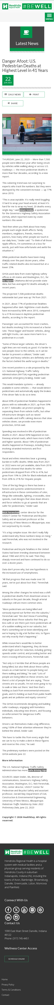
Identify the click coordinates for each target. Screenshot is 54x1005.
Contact (5, 994)
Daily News (14, 94)
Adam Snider (26, 209)
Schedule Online (16, 959)
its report (8, 280)
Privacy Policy (8, 984)
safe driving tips (37, 770)
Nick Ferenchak (10, 512)
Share (14, 103)
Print (36, 94)
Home (5, 979)
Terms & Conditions (11, 989)
